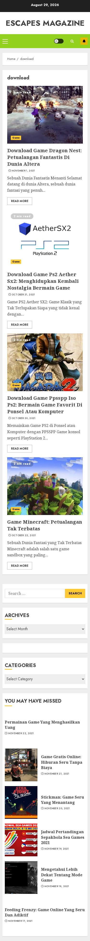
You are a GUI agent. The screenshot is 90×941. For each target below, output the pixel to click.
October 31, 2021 (23, 294)
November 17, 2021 (20, 921)
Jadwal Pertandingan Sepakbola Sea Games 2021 (62, 837)
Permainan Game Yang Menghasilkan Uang (42, 724)
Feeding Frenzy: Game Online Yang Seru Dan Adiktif (45, 912)
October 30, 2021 (24, 418)
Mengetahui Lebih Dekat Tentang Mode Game (61, 875)
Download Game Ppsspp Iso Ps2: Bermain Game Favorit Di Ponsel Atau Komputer (44, 405)
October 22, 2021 (24, 535)
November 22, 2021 (21, 733)
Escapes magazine (45, 23)
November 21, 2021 (56, 774)
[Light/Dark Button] (59, 41)
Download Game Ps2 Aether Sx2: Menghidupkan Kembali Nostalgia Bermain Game (43, 281)
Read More (19, 201)
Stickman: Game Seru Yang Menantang (62, 800)
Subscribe (84, 41)
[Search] (72, 41)
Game (16, 138)
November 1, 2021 (23, 170)
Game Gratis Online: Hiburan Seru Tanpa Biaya (61, 762)
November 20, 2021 (57, 808)
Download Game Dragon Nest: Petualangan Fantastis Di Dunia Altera (44, 157)
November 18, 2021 (56, 886)
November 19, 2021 (56, 849)
